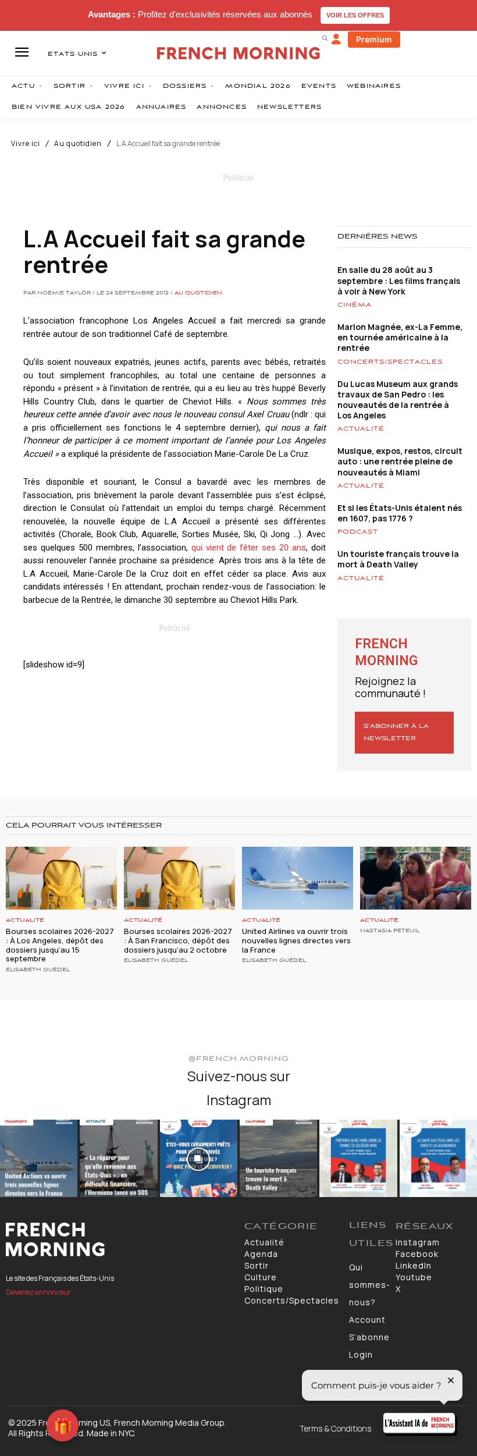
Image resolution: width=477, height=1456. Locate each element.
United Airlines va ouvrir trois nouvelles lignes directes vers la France (296, 940)
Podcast (357, 531)
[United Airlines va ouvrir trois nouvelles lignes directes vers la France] (297, 878)
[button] (325, 38)
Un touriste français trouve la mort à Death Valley (398, 559)
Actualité (361, 428)
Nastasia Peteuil (389, 931)
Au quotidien (78, 143)
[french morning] (238, 53)
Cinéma (354, 304)
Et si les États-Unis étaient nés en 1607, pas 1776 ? (399, 513)
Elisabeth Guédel (38, 970)
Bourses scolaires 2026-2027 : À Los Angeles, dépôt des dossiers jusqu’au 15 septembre (60, 945)
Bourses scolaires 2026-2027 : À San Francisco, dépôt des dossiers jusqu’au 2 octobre (178, 940)
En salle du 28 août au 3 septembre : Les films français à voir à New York (398, 280)
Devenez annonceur (38, 1292)
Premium (374, 39)
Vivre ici (25, 143)
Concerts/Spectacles (390, 361)
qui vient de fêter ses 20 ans (249, 547)
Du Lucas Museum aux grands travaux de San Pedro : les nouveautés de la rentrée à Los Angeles (397, 399)
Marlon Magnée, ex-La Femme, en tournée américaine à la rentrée (399, 337)
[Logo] (119, 1239)
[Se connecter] (336, 39)
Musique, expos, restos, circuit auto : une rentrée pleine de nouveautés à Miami (399, 461)
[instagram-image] (38, 1158)
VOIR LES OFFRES (355, 15)
